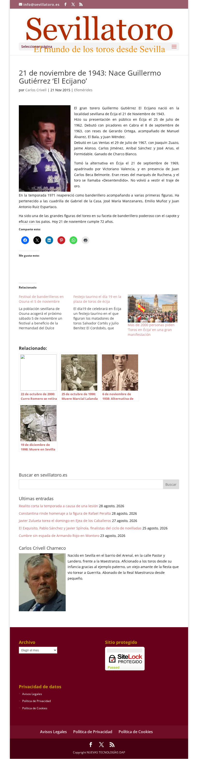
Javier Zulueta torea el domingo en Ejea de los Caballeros (65, 520)
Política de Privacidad (36, 701)
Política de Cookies (34, 708)
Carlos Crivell (36, 90)
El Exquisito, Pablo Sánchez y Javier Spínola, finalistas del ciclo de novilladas (80, 528)
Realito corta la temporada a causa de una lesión (58, 506)
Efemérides (83, 90)
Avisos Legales (32, 694)
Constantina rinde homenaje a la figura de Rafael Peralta (65, 513)
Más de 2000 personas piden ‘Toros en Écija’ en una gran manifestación (151, 330)
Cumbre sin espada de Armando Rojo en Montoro (59, 535)
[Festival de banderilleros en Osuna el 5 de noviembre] (46, 312)
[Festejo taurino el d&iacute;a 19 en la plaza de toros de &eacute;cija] (100, 312)
